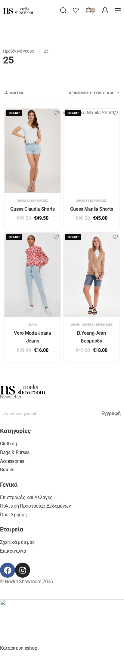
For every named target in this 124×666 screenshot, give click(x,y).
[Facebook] (7, 570)
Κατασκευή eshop (18, 648)
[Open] (76, 10)
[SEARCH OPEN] (63, 10)
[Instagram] (22, 570)
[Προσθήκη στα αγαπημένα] (56, 113)
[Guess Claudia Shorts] (32, 151)
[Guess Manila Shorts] (91, 151)
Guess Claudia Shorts (32, 209)
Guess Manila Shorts (91, 209)
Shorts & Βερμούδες (32, 200)
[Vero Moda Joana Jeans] (32, 275)
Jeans (32, 324)
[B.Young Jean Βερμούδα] (91, 275)
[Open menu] (117, 10)
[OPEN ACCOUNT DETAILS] (105, 10)
